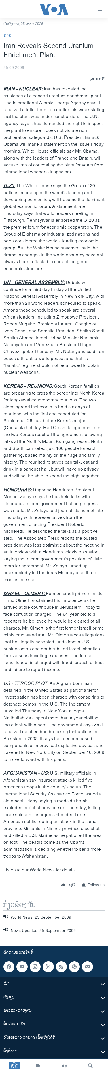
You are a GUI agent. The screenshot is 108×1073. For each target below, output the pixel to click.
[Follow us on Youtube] (21, 966)
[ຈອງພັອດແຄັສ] (87, 966)
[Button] (97, 79)
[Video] (38, 1066)
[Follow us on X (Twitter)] (48, 966)
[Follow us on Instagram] (35, 966)
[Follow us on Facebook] (8, 966)
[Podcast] (74, 966)
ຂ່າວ (7, 35)
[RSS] (61, 966)
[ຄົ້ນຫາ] (90, 1066)
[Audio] (64, 1066)
